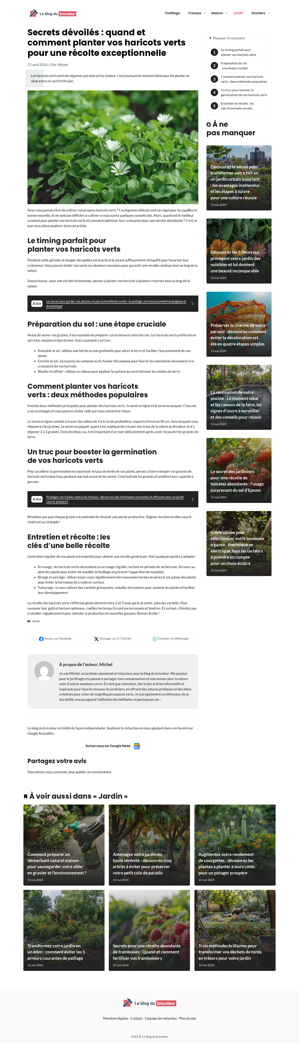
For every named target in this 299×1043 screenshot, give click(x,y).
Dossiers (258, 13)
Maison (217, 13)
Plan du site (187, 1018)
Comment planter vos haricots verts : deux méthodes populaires (244, 79)
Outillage (172, 13)
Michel (63, 65)
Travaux (194, 13)
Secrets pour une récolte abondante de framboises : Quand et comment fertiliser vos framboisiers (147, 952)
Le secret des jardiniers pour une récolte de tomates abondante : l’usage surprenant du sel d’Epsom (237, 480)
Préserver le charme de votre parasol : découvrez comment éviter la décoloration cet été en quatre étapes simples (238, 334)
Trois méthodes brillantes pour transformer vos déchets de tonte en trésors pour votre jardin (230, 952)
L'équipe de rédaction (161, 1018)
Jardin (238, 13)
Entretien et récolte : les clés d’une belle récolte (237, 105)
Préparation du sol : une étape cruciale (234, 65)
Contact (137, 1018)
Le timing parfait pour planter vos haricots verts (238, 52)
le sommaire (229, 38)
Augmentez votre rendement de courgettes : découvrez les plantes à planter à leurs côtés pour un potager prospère (227, 863)
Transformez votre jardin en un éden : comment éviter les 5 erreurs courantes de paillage (56, 952)
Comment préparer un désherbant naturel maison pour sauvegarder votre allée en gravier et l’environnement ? (56, 863)
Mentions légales (115, 1018)
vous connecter (56, 772)
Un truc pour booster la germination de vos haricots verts (244, 92)
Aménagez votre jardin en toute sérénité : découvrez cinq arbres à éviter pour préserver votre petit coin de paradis (142, 863)
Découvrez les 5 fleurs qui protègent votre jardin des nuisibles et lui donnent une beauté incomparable (235, 261)
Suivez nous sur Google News (108, 746)
